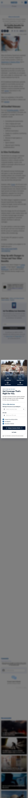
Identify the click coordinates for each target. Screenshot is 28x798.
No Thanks (14, 432)
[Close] (24, 362)
